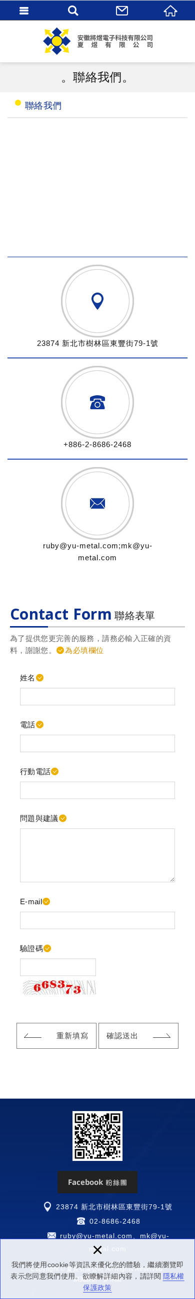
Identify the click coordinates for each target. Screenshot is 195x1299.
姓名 (28, 677)
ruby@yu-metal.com (80, 545)
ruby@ (72, 1236)
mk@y (151, 1236)
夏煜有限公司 (97, 41)
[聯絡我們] (122, 10)
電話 (28, 724)
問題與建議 (39, 818)
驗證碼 (31, 948)
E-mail (31, 901)
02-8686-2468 (115, 1221)
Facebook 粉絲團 (98, 1182)
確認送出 (122, 1035)
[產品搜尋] (73, 10)
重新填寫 (72, 1035)
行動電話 (35, 771)
